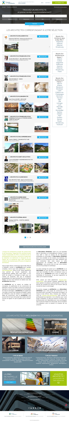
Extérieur (12, 360)
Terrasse (58, 359)
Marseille (21, 394)
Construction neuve (41, 357)
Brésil (47, 397)
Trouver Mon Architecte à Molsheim (9, 416)
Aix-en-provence (27, 394)
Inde (40, 397)
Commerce (8, 359)
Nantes (45, 394)
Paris (15, 394)
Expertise (52, 359)
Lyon (18, 394)
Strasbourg (49, 394)
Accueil (3, 7)
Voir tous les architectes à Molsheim (34, 247)
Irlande (37, 397)
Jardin (44, 362)
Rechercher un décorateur (60, 7)
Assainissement (46, 363)
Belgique (23, 397)
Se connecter (59, 2)
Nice (42, 394)
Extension (46, 359)
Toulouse (32, 394)
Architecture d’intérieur (53, 362)
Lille (39, 394)
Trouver (34, 23)
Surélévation (40, 359)
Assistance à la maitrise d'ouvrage (58, 360)
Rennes (53, 394)
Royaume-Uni (32, 397)
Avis (42, 2)
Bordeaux (36, 394)
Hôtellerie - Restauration (18, 359)
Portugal (43, 397)
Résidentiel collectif (26, 357)
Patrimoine (19, 360)
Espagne (27, 397)
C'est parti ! (9, 382)
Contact (47, 2)
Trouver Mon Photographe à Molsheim (52, 416)
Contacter (43, 36)
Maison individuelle (8, 357)
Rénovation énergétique (60, 357)
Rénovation (50, 357)
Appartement (17, 357)
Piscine (40, 362)
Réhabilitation (54, 363)
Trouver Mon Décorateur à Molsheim (31, 416)
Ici (58, 382)
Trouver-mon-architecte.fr (49, 295)
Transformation (44, 360)
